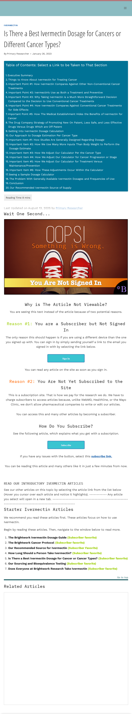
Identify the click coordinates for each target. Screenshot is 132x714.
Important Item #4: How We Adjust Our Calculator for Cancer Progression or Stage (63, 157)
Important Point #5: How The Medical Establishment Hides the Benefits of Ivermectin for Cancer (65, 116)
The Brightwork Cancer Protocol (31, 542)
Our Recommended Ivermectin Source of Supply (40, 187)
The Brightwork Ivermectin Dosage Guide (37, 537)
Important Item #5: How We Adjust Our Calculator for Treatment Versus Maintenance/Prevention (55, 163)
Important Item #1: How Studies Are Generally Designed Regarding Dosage (56, 139)
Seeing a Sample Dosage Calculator (31, 174)
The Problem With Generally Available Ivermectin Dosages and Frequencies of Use (61, 178)
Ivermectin (11, 25)
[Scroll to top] (126, 689)
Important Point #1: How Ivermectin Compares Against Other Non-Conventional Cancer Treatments (64, 86)
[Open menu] (125, 7)
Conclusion (16, 183)
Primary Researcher (18, 53)
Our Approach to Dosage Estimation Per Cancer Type (43, 135)
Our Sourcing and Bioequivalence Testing (37, 563)
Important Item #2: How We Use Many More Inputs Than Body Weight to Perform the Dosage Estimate (64, 146)
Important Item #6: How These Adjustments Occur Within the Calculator (56, 170)
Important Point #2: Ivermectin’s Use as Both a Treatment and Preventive (55, 92)
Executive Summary (20, 75)
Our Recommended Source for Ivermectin (37, 548)
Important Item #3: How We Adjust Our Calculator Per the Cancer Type (55, 152)
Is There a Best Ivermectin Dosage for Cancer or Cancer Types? (53, 558)
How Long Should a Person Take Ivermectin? (39, 553)
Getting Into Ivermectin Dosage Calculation (36, 131)
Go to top (122, 577)
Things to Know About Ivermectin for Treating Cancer (42, 79)
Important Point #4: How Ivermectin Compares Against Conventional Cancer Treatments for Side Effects (65, 107)
